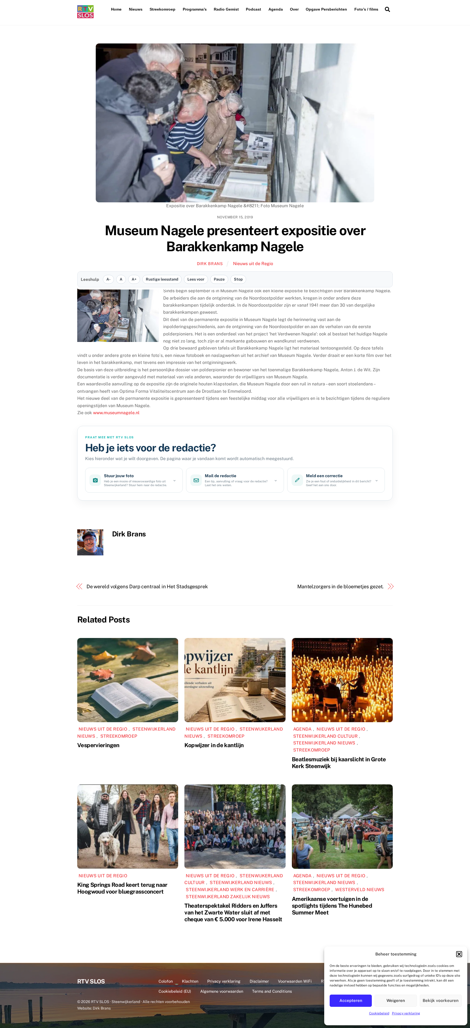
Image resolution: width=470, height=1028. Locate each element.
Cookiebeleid (379, 1013)
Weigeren (395, 1000)
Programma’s (195, 9)
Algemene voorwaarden (221, 991)
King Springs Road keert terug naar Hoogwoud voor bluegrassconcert (122, 888)
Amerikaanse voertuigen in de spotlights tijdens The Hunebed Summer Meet (332, 905)
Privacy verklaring (406, 1013)
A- (108, 279)
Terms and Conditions (272, 991)
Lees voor (196, 279)
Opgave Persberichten (326, 9)
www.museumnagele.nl (116, 412)
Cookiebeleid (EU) (175, 991)
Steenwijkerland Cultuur (325, 736)
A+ (134, 279)
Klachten (190, 981)
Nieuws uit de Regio (253, 263)
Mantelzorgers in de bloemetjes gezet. (340, 586)
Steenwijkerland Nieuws (324, 743)
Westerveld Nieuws (359, 889)
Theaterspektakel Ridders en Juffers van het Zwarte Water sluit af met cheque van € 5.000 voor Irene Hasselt (233, 912)
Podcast (253, 9)
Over (294, 9)
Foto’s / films (366, 9)
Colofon (166, 981)
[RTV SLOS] (85, 16)
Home (116, 9)
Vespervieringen (98, 745)
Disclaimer (259, 981)
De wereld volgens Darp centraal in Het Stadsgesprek (147, 586)
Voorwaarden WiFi (295, 981)
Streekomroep (162, 9)
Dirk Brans (210, 263)
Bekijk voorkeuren (441, 1000)
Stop (238, 279)
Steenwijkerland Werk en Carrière (230, 889)
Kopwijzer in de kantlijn (213, 745)
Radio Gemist (226, 9)
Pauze (219, 279)
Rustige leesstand (162, 279)
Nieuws (136, 9)
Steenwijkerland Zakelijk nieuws (228, 896)
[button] (459, 954)
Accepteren (350, 1000)
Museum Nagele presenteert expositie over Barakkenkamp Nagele (235, 238)
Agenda (275, 9)
